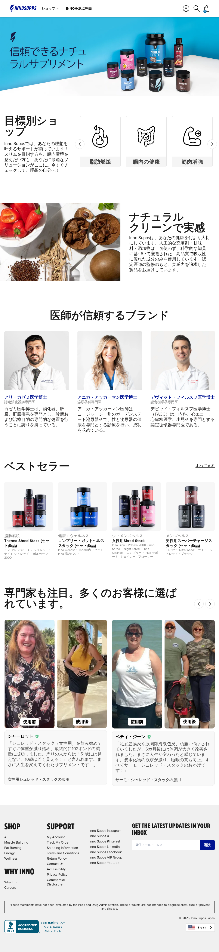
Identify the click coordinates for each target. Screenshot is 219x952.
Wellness (11, 858)
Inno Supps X (99, 836)
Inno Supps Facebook (105, 852)
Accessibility (56, 869)
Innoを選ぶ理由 (79, 8)
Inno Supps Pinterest (104, 841)
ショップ (48, 8)
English (201, 927)
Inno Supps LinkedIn (104, 846)
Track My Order (58, 842)
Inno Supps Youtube (104, 862)
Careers (10, 887)
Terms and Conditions (63, 853)
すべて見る (205, 465)
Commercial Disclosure (56, 882)
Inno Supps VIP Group (105, 857)
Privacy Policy (57, 874)
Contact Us (55, 863)
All (6, 837)
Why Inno (11, 882)
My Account (56, 837)
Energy (9, 853)
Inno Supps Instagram (105, 830)
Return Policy (57, 858)
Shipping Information (62, 847)
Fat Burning (13, 847)
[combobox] (200, 927)
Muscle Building (16, 842)
